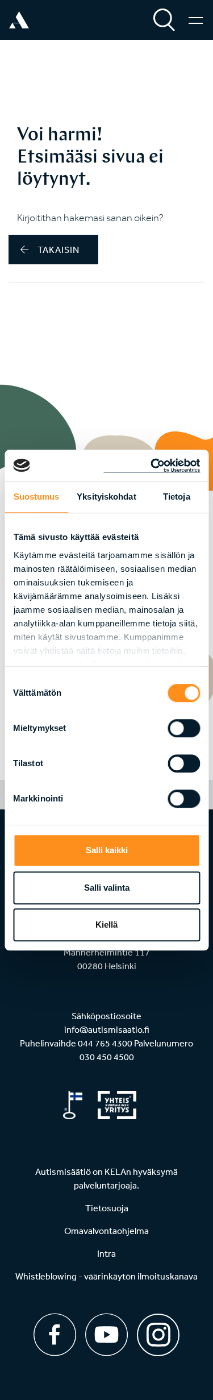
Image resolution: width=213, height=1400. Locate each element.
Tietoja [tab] (176, 496)
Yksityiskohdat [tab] (106, 496)
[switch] (184, 728)
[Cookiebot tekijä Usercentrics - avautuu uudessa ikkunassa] (151, 465)
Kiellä (106, 924)
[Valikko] (196, 20)
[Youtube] (106, 1335)
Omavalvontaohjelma (106, 1230)
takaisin (58, 249)
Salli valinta (107, 887)
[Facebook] (55, 1335)
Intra (106, 1253)
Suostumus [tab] (37, 496)
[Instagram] (158, 1331)
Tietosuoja (106, 1208)
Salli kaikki (107, 850)
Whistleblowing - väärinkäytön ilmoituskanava (106, 1276)
